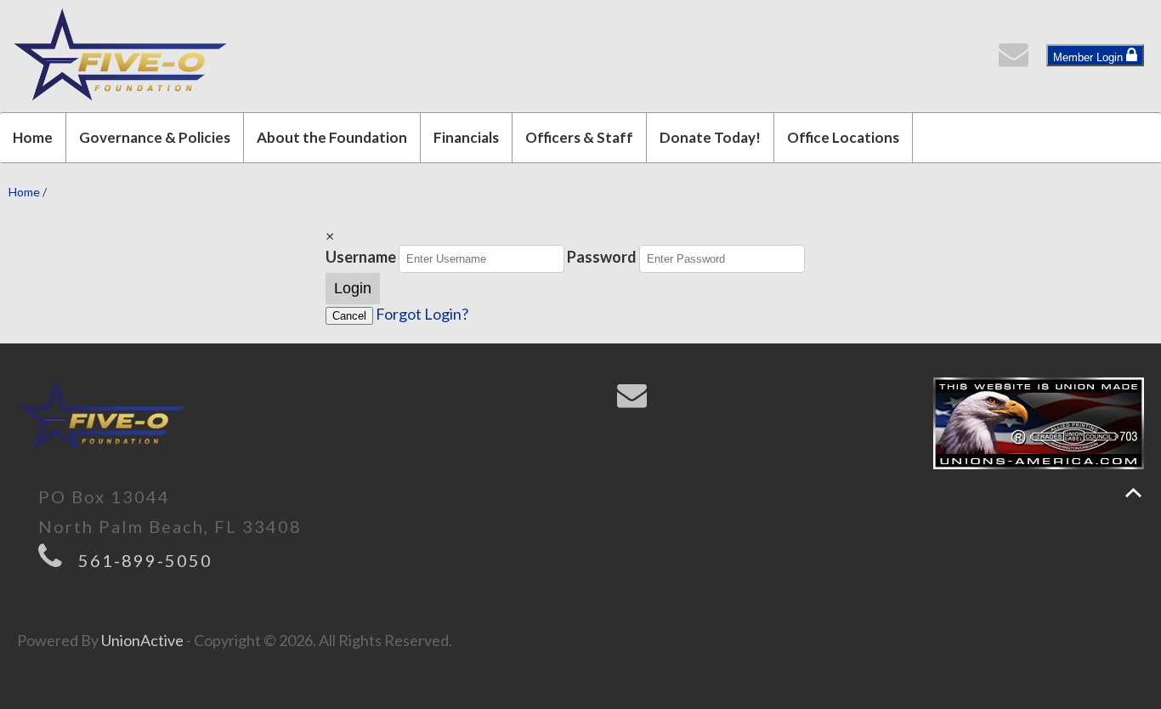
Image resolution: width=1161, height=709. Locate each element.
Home (33, 137)
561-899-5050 (145, 560)
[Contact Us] (1017, 58)
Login (352, 288)
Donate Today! (710, 137)
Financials (466, 137)
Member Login (1089, 57)
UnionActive (142, 640)
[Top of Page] (1133, 492)
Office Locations (843, 137)
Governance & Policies (154, 137)
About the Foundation (332, 137)
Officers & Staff (579, 137)
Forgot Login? (422, 313)
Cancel (349, 315)
